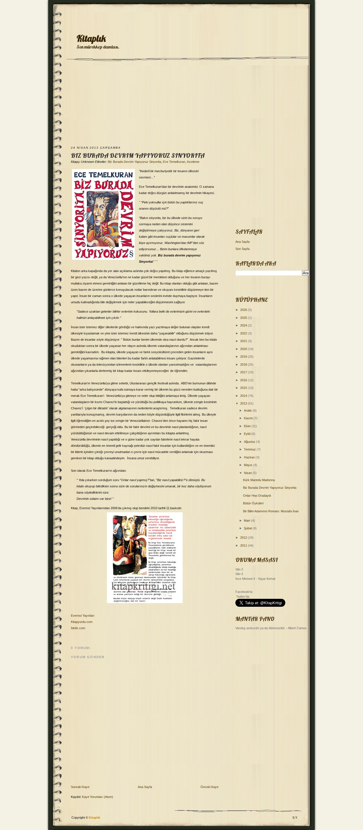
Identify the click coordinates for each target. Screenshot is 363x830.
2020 (244, 349)
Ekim (248, 426)
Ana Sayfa (145, 787)
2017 (244, 372)
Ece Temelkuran (174, 161)
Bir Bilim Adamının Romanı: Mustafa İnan (271, 511)
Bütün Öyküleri (253, 503)
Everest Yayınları (82, 615)
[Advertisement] (181, 104)
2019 (244, 356)
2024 (244, 325)
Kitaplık (91, 38)
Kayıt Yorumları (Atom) (97, 797)
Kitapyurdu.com (81, 621)
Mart (247, 520)
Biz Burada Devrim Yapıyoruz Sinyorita (137, 155)
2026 (244, 309)
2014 (244, 395)
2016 (244, 380)
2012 (244, 537)
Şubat (248, 528)
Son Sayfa (242, 248)
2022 (244, 333)
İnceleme (193, 161)
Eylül (247, 433)
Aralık (248, 410)
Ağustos (250, 441)
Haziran (250, 457)
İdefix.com (78, 628)
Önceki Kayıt (209, 787)
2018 (244, 364)
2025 (244, 317)
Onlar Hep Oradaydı (257, 495)
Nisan (248, 473)
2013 (244, 403)
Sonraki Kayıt (80, 787)
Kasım (249, 418)
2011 (244, 545)
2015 (244, 387)
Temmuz (250, 449)
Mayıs (248, 465)
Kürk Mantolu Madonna (259, 480)
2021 (244, 341)
